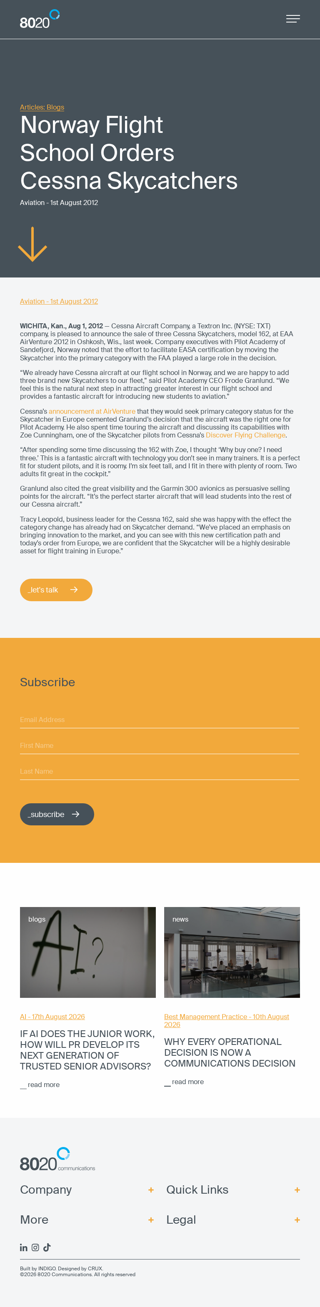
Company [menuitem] (46, 1190)
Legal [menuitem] (181, 1220)
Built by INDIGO (37, 1268)
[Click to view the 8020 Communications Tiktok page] (47, 1247)
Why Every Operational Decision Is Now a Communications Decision (230, 1053)
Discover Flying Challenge (245, 435)
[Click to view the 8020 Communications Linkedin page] (24, 1247)
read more (44, 1084)
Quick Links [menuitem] (197, 1190)
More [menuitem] (34, 1220)
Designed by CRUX (80, 1268)
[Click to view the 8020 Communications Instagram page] (35, 1247)
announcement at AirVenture (92, 411)
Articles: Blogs (42, 107)
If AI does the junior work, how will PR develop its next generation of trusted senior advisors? (87, 1050)
